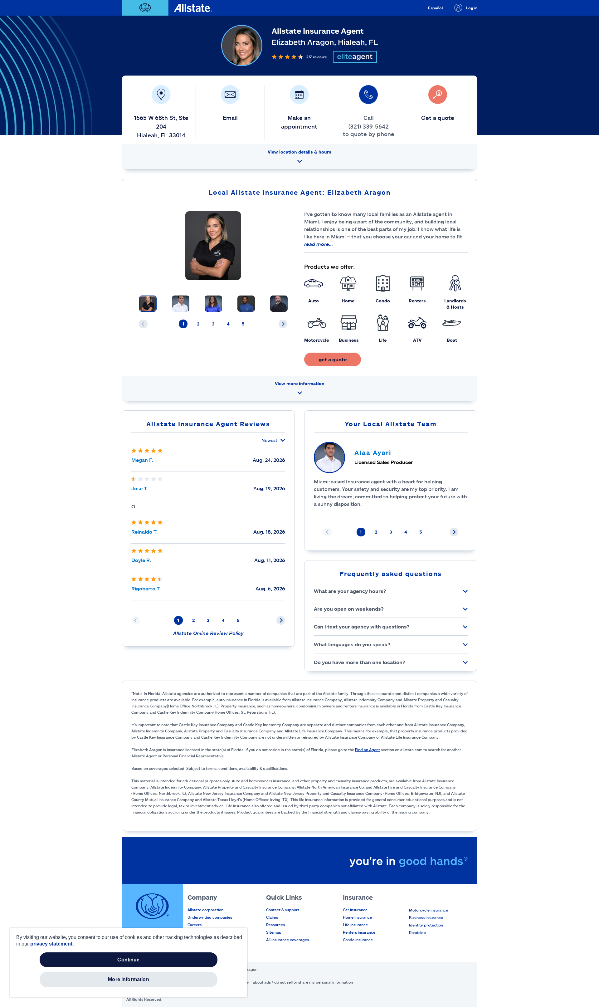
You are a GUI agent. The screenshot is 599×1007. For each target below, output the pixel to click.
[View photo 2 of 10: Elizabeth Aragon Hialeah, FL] (180, 304)
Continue (128, 959)
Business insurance (426, 917)
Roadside (417, 932)
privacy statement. (52, 943)
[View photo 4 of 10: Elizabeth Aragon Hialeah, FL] (246, 304)
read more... (318, 244)
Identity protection (426, 925)
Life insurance (355, 924)
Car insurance (355, 909)
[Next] (283, 324)
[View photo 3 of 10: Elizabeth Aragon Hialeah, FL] (213, 304)
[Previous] (143, 324)
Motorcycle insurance (428, 910)
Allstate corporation (205, 909)
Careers (194, 924)
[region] (128, 962)
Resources (275, 924)
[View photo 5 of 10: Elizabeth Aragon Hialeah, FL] (279, 304)
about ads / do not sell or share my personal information (303, 982)
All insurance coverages (287, 939)
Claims (272, 917)
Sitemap (273, 932)
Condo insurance (358, 939)
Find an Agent (367, 749)
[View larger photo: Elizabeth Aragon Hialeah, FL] (213, 245)
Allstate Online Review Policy (208, 633)
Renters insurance (359, 932)
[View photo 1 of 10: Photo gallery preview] (148, 304)
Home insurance (357, 917)
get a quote (333, 359)
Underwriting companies (209, 917)
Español (435, 8)
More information (128, 979)
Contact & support (282, 909)
